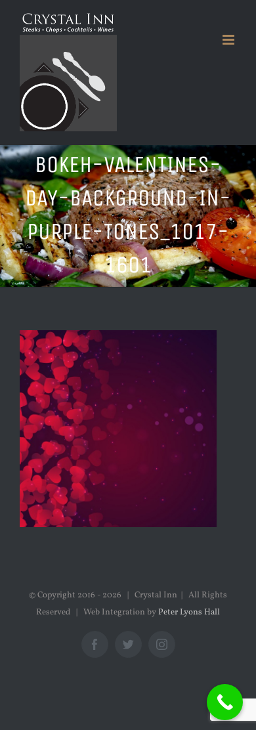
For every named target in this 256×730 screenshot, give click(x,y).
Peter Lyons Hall (189, 612)
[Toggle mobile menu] (229, 40)
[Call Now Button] (225, 702)
